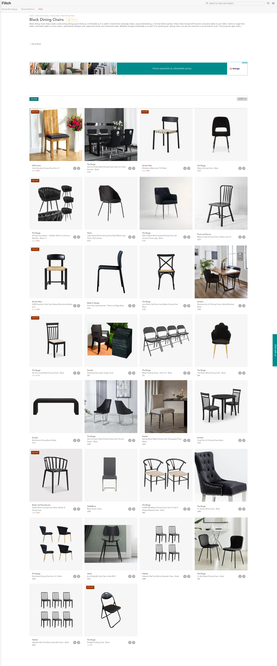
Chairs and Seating (42, 16)
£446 (144, 171)
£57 (143, 375)
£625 (89, 579)
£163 (89, 172)
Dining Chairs (55, 16)
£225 (144, 444)
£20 (88, 375)
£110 (37, 375)
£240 (89, 444)
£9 (91, 645)
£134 (199, 171)
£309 (144, 579)
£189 (199, 309)
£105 (199, 443)
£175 (33, 443)
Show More (36, 44)
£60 (198, 579)
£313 (33, 241)
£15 (88, 645)
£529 (37, 309)
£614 (33, 309)
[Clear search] (262, 3)
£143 (144, 309)
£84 (198, 375)
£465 (33, 645)
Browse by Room (27, 9)
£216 (89, 241)
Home (31, 16)
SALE (41, 9)
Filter (34, 99)
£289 (199, 511)
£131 (144, 241)
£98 (143, 513)
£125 (33, 375)
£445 (148, 171)
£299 (37, 171)
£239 (33, 579)
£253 (33, 513)
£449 (33, 171)
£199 (37, 513)
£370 (199, 239)
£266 (37, 241)
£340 (89, 511)
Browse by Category (9, 9)
